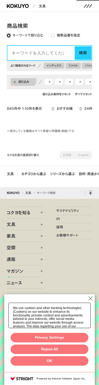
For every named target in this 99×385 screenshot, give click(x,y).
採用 (59, 227)
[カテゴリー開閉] (39, 212)
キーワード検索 (46, 193)
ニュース (14, 282)
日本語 (67, 155)
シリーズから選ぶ (62, 173)
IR (58, 218)
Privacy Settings (49, 337)
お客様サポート (67, 235)
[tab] (25, 35)
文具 (42, 6)
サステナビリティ (67, 210)
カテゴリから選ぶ (33, 173)
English (83, 155)
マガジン (15, 271)
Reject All (49, 349)
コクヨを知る (18, 212)
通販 (11, 259)
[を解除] (50, 82)
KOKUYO (13, 193)
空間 (11, 247)
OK (49, 361)
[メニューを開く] (88, 6)
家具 (11, 236)
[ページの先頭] (90, 193)
